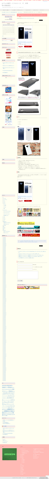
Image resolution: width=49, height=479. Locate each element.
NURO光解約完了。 (5, 72)
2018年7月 (4, 290)
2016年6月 (4, 319)
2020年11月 (4, 258)
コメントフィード (5, 441)
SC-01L (29, 240)
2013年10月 (4, 356)
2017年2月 (4, 310)
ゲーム (4, 200)
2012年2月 (4, 379)
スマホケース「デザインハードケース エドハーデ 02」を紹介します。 (29, 253)
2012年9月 (4, 371)
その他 (22, 474)
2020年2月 (4, 268)
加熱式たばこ (4, 221)
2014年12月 (4, 340)
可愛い (3, 411)
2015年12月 (4, 326)
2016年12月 (4, 312)
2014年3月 (4, 350)
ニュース (22, 466)
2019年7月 (4, 276)
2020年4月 (4, 266)
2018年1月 (4, 297)
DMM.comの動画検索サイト (6, 423)
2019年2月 (4, 282)
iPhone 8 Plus (10, 389)
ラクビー (23, 462)
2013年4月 (4, 363)
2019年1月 (4, 283)
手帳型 (11, 411)
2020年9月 (4, 260)
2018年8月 (4, 289)
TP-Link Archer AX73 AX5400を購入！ (8, 70)
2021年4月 (4, 252)
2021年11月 (4, 244)
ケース (12, 395)
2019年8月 (4, 275)
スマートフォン (24, 18)
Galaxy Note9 (26, 240)
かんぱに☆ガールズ (8, 392)
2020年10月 (4, 259)
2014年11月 (4, 341)
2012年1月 (4, 380)
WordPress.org (5, 442)
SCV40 (32, 240)
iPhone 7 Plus (4, 389)
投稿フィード (4, 440)
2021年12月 (4, 243)
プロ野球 (5, 205)
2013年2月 (4, 365)
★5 (12, 391)
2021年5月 (4, 251)
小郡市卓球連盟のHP (5, 422)
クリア (35, 240)
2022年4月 (4, 238)
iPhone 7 (13, 387)
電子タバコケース (6, 232)
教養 (3, 226)
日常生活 (4, 227)
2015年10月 (4, 328)
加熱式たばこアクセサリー (7, 222)
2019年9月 (4, 274)
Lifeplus (4, 421)
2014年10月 (4, 342)
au (20, 240)
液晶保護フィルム (6, 215)
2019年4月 (4, 280)
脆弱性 (6, 415)
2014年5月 (4, 348)
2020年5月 (4, 265)
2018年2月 (4, 296)
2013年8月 (4, 358)
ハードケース (29, 241)
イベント (8, 394)
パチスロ (4, 219)
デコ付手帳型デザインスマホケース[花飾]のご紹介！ (26, 257)
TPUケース (7, 391)
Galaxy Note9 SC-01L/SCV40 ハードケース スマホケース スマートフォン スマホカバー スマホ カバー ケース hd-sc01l (25, 42)
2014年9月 (4, 343)
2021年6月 (4, 250)
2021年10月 (4, 245)
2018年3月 (4, 295)
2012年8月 (4, 372)
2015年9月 (4, 329)
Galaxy (4, 387)
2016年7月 (4, 318)
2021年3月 (4, 253)
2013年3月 (4, 364)
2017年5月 (4, 306)
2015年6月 (4, 333)
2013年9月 (4, 357)
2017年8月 (4, 303)
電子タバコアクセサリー (7, 231)
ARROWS (9, 385)
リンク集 (35, 455)
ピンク (3, 407)
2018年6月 (4, 291)
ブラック (33, 241)
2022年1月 (4, 242)
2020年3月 (4, 267)
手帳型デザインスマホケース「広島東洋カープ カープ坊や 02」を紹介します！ (30, 256)
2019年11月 (4, 272)
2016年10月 (4, 314)
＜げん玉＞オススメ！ (37, 454)
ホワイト (36, 241)
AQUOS (4, 385)
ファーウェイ (6, 407)
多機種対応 (7, 411)
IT (21, 464)
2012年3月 (4, 378)
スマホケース (22, 241)
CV (12, 385)
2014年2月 (4, 351)
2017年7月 (4, 304)
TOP (9, 12)
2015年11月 (4, 327)
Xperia (10, 391)
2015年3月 (4, 336)
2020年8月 (4, 261)
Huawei (7, 387)
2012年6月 (4, 374)
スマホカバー (4, 397)
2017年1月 (4, 311)
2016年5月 (4, 320)
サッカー (5, 204)
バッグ (4, 220)
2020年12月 (4, 257)
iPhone (10, 387)
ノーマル (25, 241)
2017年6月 (4, 305)
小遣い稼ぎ (4, 225)
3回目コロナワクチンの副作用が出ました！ (8, 65)
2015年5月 (4, 334)
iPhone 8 (7, 389)
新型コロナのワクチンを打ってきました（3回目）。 (8, 68)
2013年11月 (4, 355)
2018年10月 (4, 287)
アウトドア (4, 198)
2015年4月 (4, 335)
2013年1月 (4, 366)
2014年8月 (4, 344)
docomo (22, 240)
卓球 (4, 208)
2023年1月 (4, 237)
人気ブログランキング (8, 50)
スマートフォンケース (30, 18)
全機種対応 (10, 409)
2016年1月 (4, 325)
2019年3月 (4, 281)
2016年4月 (4, 321)
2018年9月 (4, 288)
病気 (22, 471)
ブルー (13, 407)
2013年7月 (4, 359)
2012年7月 (4, 373)
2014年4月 (4, 349)
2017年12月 (4, 298)
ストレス (22, 470)
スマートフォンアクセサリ (25, 451)
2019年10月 (4, 273)
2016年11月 (4, 313)
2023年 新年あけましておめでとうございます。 (8, 63)
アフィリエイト (5, 199)
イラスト (10, 394)
